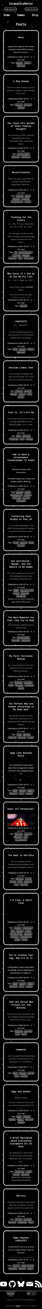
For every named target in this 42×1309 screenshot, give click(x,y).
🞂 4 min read (21, 587)
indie (11, 685)
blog (18, 436)
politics (22, 394)
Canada (20, 196)
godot (27, 492)
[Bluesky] (20, 1284)
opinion (14, 394)
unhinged (21, 501)
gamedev (28, 682)
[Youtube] (3, 1284)
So (10, 765)
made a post (24, 967)
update (21, 108)
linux (31, 543)
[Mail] (29, 1284)
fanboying (19, 1171)
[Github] (12, 1284)
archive (16, 1266)
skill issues (29, 258)
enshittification (25, 252)
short (21, 793)
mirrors (19, 1219)
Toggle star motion (31, 9)
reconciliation (17, 202)
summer (24, 884)
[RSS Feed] (38, 1284)
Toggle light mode (10, 9)
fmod (16, 543)
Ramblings (21, 596)
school (27, 202)
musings (25, 199)
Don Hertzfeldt (27, 590)
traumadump (21, 840)
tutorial (26, 498)
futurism (16, 255)
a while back (17, 765)
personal (21, 66)
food (19, 734)
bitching (18, 834)
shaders (28, 495)
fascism (19, 391)
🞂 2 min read (21, 731)
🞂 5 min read (21, 249)
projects (14, 937)
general (19, 105)
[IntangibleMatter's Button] (32, 1294)
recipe (30, 737)
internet (28, 834)
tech (17, 1076)
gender (19, 63)
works (24, 939)
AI (16, 252)
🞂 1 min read (21, 102)
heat (20, 882)
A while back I (13, 967)
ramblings (26, 157)
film (12, 931)
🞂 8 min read (21, 193)
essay (28, 196)
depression (27, 928)
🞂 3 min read (21, 151)
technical (17, 498)
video (17, 939)
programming (16, 495)
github (30, 1073)
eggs (15, 349)
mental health (23, 154)
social (21, 688)
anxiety (18, 928)
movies (16, 1174)
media (16, 593)
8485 (16, 590)
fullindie (18, 682)
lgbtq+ (27, 63)
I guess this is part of (16, 47)
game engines (27, 1266)
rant (20, 258)
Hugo (18, 1306)
